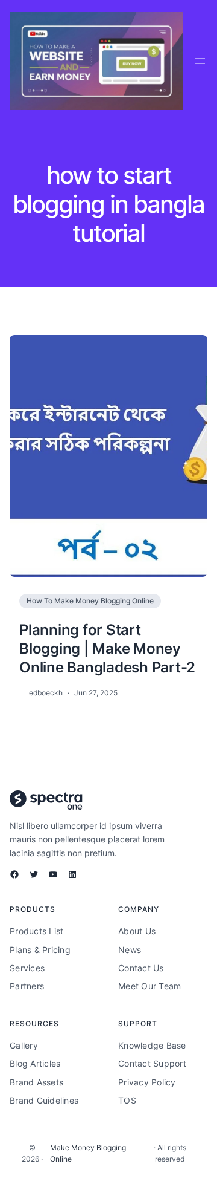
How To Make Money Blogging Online (90, 600)
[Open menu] (200, 61)
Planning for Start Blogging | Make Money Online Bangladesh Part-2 (107, 648)
